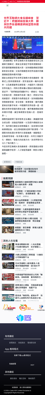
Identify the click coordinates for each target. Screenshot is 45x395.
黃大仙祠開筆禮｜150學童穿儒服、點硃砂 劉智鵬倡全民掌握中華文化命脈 (28, 201)
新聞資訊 (7, 162)
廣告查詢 (13, 378)
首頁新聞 (31, 205)
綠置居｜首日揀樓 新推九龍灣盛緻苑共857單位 (28, 229)
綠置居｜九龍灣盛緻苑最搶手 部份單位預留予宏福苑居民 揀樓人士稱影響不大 (28, 210)
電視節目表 (31, 343)
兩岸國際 (26, 268)
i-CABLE (5, 1)
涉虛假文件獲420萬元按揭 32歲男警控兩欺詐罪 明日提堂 (28, 220)
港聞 (24, 187)
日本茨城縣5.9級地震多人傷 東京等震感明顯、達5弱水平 (28, 264)
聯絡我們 (31, 378)
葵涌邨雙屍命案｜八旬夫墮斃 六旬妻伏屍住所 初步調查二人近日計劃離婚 (29, 245)
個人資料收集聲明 (25, 387)
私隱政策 (15, 387)
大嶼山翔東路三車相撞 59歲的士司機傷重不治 (29, 256)
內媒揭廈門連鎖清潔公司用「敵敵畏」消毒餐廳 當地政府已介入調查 (29, 276)
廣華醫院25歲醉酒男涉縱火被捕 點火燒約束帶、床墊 (29, 183)
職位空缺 (22, 378)
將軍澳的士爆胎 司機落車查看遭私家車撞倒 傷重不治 (29, 286)
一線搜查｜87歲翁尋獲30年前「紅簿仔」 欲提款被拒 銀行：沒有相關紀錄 (28, 192)
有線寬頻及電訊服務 (23, 1)
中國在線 (18, 162)
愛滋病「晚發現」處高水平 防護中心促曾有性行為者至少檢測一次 (29, 297)
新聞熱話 (26, 196)
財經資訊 (21, 343)
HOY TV (12, 1)
